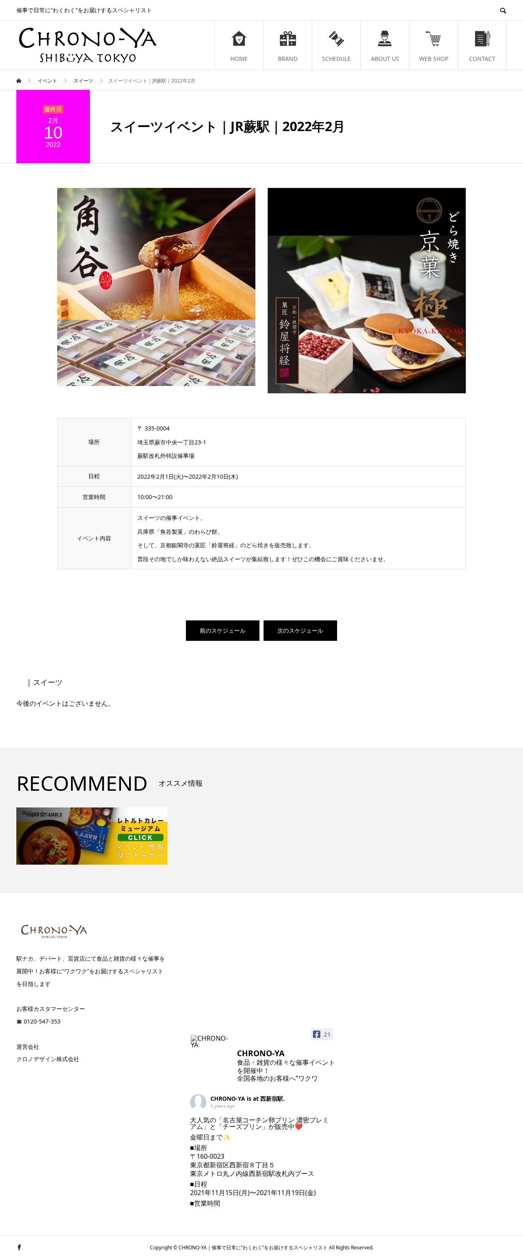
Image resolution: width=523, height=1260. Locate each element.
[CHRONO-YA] (210, 1041)
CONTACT (482, 58)
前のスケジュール (223, 630)
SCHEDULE (336, 58)
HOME (239, 58)
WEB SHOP (433, 58)
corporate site (55, 1075)
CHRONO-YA (227, 1098)
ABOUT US (385, 58)
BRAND (287, 58)
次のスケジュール (300, 630)
